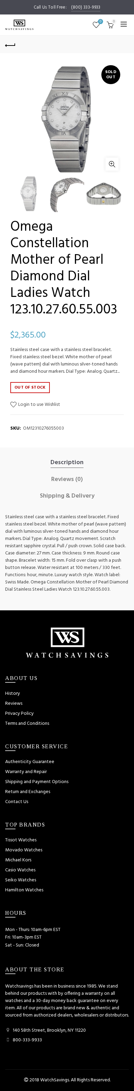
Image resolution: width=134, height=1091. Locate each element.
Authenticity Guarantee (29, 762)
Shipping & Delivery (67, 496)
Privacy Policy (19, 714)
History (12, 694)
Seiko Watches (20, 880)
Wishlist (100, 22)
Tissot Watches (20, 840)
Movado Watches (23, 850)
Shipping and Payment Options (36, 782)
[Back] (10, 44)
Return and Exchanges (27, 792)
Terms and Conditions (27, 724)
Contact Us (16, 802)
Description (67, 463)
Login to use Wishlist (38, 405)
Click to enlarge (112, 164)
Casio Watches (20, 870)
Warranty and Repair (26, 772)
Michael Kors (18, 860)
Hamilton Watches (24, 890)
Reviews (13, 704)
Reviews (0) (67, 479)
